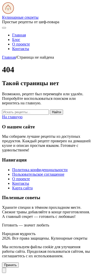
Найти (56, 112)
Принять (10, 265)
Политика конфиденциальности (40, 170)
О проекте (21, 44)
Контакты (20, 49)
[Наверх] (4, 270)
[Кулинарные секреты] (8, 13)
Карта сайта (22, 188)
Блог (16, 39)
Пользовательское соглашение (38, 174)
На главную (12, 117)
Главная (19, 35)
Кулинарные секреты (20, 17)
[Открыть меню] (4, 28)
